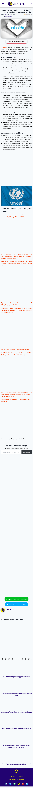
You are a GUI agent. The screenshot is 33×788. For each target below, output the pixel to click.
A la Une (7, 16)
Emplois (10, 16)
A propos (12, 776)
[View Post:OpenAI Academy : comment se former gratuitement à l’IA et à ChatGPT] (16, 686)
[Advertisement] (16, 169)
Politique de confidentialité (16, 779)
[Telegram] (27, 784)
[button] (3, 3)
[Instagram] (18, 784)
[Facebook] (6, 784)
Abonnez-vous (26, 452)
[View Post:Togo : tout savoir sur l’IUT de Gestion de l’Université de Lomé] (16, 720)
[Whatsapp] (14, 784)
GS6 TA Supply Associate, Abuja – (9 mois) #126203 (15, 349)
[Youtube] (23, 784)
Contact (20, 776)
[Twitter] (10, 784)
